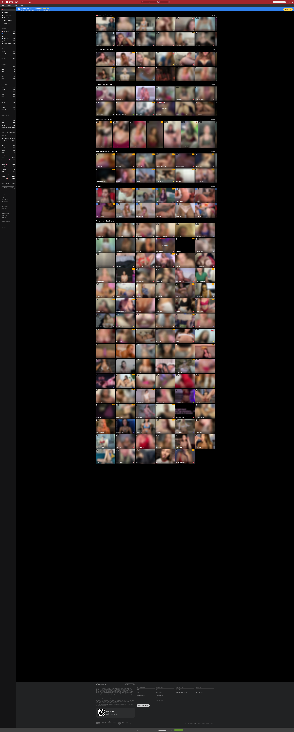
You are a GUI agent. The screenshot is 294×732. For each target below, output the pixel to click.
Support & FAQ (5, 199)
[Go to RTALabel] (98, 723)
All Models (4, 217)
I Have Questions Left (143, 705)
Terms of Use (5, 210)
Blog (3, 197)
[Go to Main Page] (11, 2)
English (128, 684)
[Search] (158, 2)
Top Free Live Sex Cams (104, 50)
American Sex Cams (105, 15)
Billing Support (5, 201)
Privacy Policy (5, 208)
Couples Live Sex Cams (104, 84)
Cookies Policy (159, 695)
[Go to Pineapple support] (119, 723)
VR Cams (99, 186)
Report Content (5, 204)
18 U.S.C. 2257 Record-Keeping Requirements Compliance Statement (199, 723)
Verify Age (288, 9)
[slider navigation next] (213, 31)
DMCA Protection (199, 692)
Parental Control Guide (161, 697)
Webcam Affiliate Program (182, 692)
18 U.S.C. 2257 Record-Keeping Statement (7, 221)
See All (213, 15)
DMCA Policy (159, 692)
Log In (289, 2)
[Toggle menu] (2, 2)
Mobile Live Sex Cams (104, 119)
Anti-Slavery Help (160, 700)
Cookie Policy (162, 730)
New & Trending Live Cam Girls (107, 151)
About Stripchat (5, 194)
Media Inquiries (5, 206)
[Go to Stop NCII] (126, 723)
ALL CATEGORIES (9, 187)
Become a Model (5, 213)
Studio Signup (5, 215)
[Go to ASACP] (104, 723)
